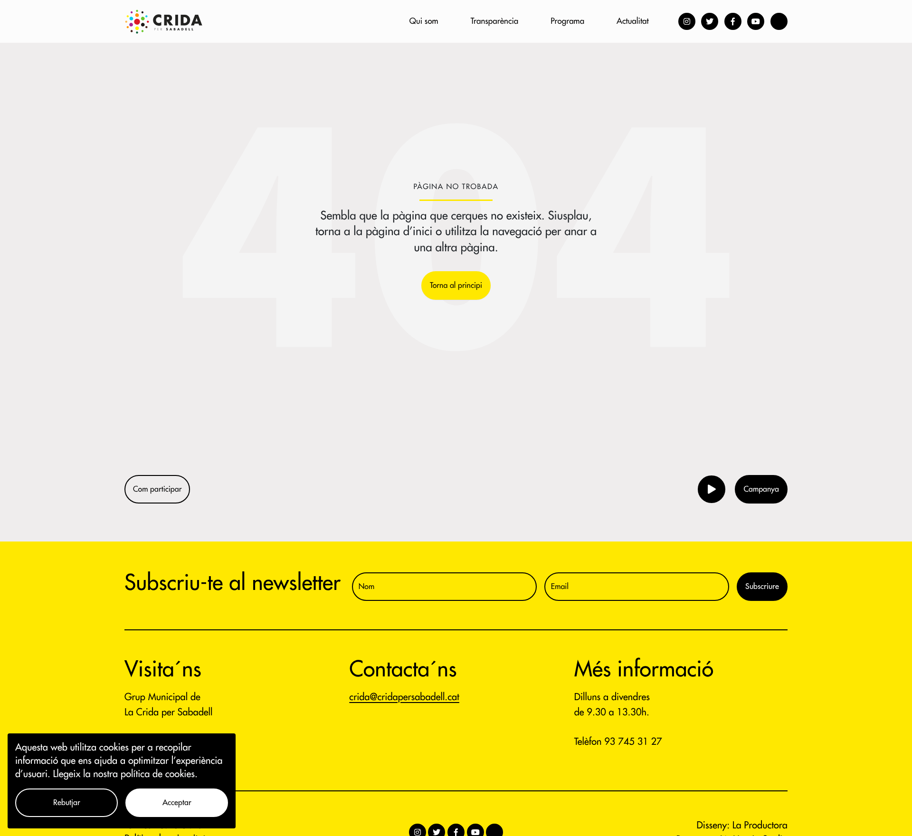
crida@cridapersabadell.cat (404, 697)
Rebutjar (66, 803)
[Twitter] (709, 21)
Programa (567, 21)
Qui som (423, 21)
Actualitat (632, 21)
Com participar (157, 489)
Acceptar (176, 803)
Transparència (495, 21)
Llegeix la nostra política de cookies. (125, 774)
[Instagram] (686, 21)
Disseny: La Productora (742, 825)
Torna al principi (456, 285)
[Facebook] (732, 21)
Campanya (761, 489)
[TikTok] (779, 21)
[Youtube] (755, 21)
